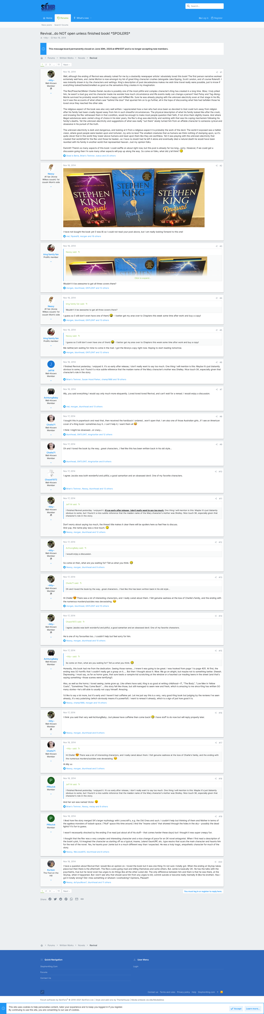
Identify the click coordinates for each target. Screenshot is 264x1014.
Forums (43, 972)
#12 (220, 542)
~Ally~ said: (71, 656)
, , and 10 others (87, 606)
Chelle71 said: (72, 583)
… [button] (54, 64)
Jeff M (51, 370)
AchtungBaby (51, 397)
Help (194, 992)
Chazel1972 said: (74, 621)
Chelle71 (51, 424)
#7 (221, 389)
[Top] (218, 992)
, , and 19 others (96, 379)
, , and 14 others (86, 702)
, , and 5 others (85, 768)
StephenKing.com (48, 966)
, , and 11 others (88, 882)
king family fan (51, 254)
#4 (221, 298)
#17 (220, 742)
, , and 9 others (88, 461)
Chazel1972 (51, 479)
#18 (220, 778)
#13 (220, 577)
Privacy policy (183, 992)
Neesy (51, 173)
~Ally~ (46, 37)
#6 (221, 362)
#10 (220, 471)
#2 (221, 165)
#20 (220, 862)
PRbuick (51, 786)
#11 (220, 498)
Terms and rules (167, 992)
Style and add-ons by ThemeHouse (113, 1000)
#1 (221, 72)
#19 (220, 816)
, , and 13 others (87, 320)
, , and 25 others (91, 155)
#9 (221, 444)
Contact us (45, 978)
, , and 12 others (87, 288)
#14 (220, 616)
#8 (221, 416)
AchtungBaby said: (75, 548)
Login (135, 966)
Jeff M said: (71, 504)
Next (65, 64)
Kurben (51, 870)
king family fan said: (75, 304)
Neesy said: (71, 252)
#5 (221, 330)
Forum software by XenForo (67, 1000)
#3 (221, 246)
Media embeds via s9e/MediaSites (147, 1000)
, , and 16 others (83, 236)
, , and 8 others (87, 852)
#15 (220, 650)
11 (59, 64)
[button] (91, 18)
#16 (220, 713)
